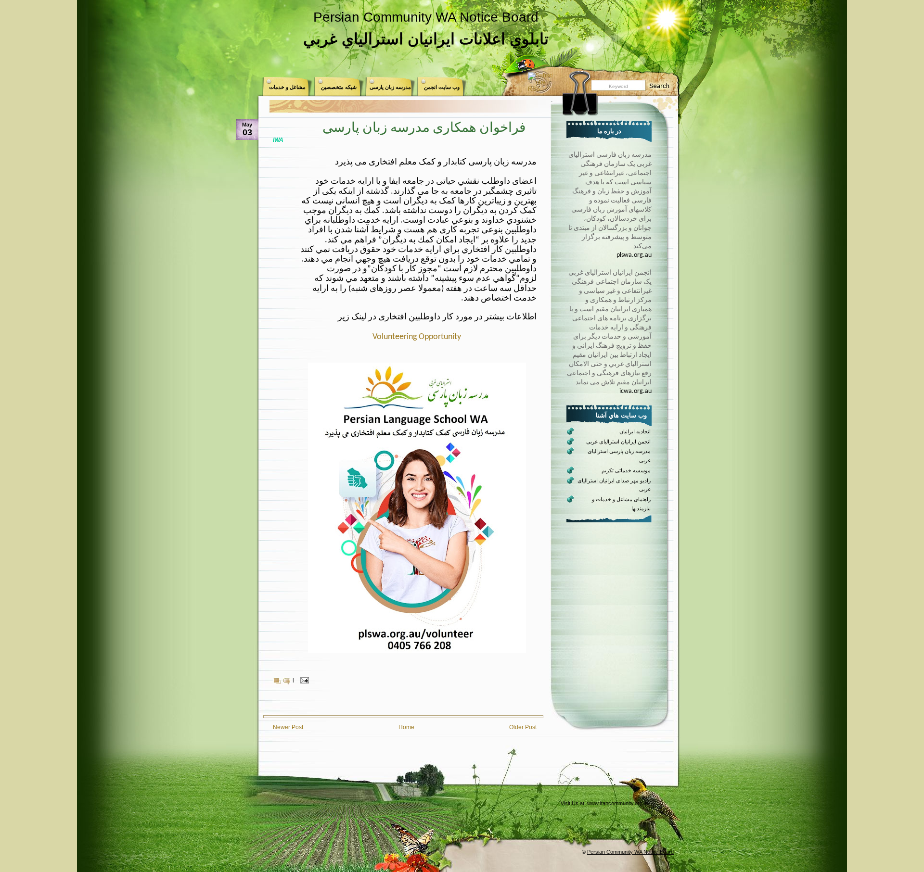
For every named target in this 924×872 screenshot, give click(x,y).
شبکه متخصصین (339, 87)
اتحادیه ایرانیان (635, 431)
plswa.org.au (634, 255)
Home (406, 727)
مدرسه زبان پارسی (390, 87)
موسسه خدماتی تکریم (626, 470)
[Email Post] (303, 679)
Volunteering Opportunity (416, 336)
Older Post (523, 727)
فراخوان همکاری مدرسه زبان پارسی (424, 128)
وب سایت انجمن (442, 87)
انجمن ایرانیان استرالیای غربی (618, 441)
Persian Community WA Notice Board (426, 17)
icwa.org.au (635, 391)
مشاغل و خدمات (287, 87)
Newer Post (288, 727)
